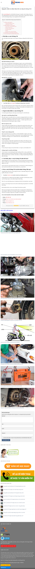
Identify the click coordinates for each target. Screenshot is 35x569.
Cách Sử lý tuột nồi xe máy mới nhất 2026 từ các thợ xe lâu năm (11, 254)
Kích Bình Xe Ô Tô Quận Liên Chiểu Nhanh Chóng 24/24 (13, 489)
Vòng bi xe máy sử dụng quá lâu (10, 28)
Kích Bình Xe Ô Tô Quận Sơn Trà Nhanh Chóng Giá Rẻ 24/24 (14, 496)
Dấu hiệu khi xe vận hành (9, 24)
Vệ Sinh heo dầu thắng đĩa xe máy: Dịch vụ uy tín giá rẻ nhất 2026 (11, 320)
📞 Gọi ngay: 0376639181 (5, 565)
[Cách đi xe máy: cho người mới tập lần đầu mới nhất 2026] (17, 331)
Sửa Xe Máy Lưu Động (5, 7)
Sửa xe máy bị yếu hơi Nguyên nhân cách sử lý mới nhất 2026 (11, 276)
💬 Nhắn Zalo (3, 567)
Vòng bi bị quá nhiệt (8, 29)
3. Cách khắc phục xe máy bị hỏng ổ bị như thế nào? (10, 32)
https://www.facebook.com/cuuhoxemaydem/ (13, 199)
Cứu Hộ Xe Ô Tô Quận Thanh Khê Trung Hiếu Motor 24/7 (13, 515)
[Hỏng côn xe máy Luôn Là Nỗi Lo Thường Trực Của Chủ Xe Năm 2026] (17, 397)
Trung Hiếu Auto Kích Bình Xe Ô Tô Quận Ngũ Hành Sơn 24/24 (14, 486)
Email (3, 428)
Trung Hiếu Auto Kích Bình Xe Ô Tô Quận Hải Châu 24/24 (14, 492)
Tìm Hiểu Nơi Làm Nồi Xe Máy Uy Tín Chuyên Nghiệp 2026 (10, 232)
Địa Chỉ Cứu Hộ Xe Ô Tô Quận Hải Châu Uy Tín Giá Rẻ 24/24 (14, 499)
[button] (14, 205)
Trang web (3, 433)
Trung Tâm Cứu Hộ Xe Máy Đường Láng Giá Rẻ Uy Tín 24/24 (14, 512)
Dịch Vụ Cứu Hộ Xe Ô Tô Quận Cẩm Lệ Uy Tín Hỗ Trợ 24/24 (14, 502)
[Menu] (1, 2)
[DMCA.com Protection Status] (5, 534)
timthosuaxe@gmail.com (9, 200)
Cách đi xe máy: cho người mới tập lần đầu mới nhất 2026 (10, 342)
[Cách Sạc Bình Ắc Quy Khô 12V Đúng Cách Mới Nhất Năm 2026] (17, 375)
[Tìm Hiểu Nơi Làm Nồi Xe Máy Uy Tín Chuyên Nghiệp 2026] (17, 222)
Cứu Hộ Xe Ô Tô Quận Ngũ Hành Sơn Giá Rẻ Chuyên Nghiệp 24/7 (15, 509)
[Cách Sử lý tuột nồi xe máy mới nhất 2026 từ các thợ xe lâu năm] (17, 244)
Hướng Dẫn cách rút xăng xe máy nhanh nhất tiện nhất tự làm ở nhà (12, 364)
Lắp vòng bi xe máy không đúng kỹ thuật (11, 26)
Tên (3, 424)
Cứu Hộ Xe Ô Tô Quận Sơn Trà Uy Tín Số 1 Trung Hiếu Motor (14, 505)
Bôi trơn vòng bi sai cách (9, 27)
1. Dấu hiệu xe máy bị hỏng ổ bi (8, 22)
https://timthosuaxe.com (10, 202)
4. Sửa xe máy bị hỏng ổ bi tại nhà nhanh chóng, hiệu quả (11, 33)
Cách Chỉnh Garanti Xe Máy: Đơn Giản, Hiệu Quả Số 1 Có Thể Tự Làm (12, 298)
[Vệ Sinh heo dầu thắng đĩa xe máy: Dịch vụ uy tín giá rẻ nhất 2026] (17, 310)
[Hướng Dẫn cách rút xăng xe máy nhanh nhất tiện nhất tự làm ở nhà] (17, 353)
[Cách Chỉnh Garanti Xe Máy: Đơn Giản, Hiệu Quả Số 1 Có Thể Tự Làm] (17, 288)
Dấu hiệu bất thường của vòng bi (10, 23)
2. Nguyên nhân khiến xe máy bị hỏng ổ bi (9, 25)
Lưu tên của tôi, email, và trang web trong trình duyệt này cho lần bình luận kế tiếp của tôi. (17, 437)
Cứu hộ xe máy (10, 175)
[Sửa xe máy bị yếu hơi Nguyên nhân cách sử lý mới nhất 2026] (17, 266)
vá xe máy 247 (13, 103)
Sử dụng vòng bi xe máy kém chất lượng (11, 31)
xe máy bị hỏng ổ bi (6, 14)
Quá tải (7, 30)
